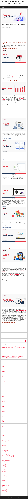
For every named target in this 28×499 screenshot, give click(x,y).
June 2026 (3, 365)
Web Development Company (5, 485)
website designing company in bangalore (7, 486)
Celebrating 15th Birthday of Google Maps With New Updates (14, 356)
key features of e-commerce (5, 451)
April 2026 (3, 367)
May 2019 (3, 415)
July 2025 (3, 375)
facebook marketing (4, 445)
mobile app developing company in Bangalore (8, 455)
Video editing (3, 480)
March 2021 (3, 401)
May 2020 (3, 406)
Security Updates (4, 469)
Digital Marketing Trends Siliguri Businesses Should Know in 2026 (10, 348)
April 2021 (3, 400)
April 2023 (3, 386)
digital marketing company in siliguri (6, 436)
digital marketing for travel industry (6, 439)
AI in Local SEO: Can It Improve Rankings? (7, 351)
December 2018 (4, 421)
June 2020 (3, 405)
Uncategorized (4, 479)
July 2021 (3, 396)
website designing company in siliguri (7, 489)
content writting (4, 431)
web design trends (4, 484)
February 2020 (3, 410)
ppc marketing (4, 465)
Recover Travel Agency (5, 466)
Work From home (4, 494)
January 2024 (3, 380)
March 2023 (3, 387)
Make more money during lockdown (6, 454)
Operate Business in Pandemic (6, 460)
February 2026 (3, 370)
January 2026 (3, 371)
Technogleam (9, 27)
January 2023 (3, 390)
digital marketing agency (5, 435)
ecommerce (3, 444)
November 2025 (4, 372)
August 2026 (3, 362)
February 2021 (3, 402)
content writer (3, 430)
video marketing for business (5, 481)
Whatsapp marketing (4, 491)
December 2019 (4, 412)
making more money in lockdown (14, 274)
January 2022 (3, 392)
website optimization (4, 490)
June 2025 (3, 376)
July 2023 (3, 382)
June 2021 (3, 397)
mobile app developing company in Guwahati (8, 456)
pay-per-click (3, 461)
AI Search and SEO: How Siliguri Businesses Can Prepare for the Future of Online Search (13, 346)
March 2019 (3, 417)
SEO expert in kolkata (4, 471)
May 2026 (3, 366)
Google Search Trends (5, 450)
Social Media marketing (5, 474)
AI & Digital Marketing (4, 426)
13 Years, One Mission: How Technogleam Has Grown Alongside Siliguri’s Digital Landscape (14, 347)
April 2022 (3, 391)
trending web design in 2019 (5, 476)
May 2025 (3, 377)
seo (2, 470)
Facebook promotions (4, 446)
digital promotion (4, 441)
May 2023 (3, 385)
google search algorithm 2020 (6, 449)
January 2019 (3, 420)
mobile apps (3, 459)
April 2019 (3, 416)
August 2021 (3, 395)
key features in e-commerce (13, 76)
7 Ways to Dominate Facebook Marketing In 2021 (12, 357)
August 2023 (3, 381)
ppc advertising (4, 464)
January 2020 (3, 411)
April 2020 (3, 407)
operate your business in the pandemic (21, 310)
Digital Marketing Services (5, 440)
